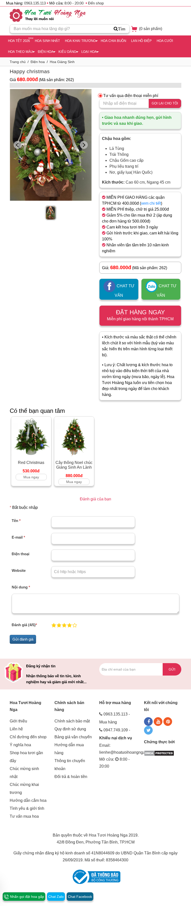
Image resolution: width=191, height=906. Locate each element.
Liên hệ (16, 729)
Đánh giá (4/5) (24, 625)
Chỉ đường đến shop (28, 737)
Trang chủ (18, 62)
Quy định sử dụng (70, 729)
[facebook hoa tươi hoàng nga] (148, 721)
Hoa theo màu (20, 52)
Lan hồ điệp (141, 41)
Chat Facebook (80, 897)
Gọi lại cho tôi (165, 103)
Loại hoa (89, 52)
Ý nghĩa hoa (20, 745)
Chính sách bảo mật (72, 721)
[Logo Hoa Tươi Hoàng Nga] (48, 15)
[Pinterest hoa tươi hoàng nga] (167, 721)
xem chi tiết (151, 203)
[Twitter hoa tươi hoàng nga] (148, 730)
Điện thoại (20, 554)
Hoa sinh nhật (47, 41)
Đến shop (96, 3)
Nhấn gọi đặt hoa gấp (26, 897)
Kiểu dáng (67, 52)
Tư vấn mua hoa (24, 816)
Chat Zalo (56, 897)
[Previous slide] (18, 145)
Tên (16, 520)
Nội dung (21, 587)
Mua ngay (31, 477)
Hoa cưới (165, 41)
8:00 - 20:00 (74, 3)
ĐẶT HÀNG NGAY (140, 315)
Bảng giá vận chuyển (73, 737)
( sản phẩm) (150, 29)
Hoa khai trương (80, 41)
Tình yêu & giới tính (27, 808)
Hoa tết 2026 (19, 41)
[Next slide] (84, 145)
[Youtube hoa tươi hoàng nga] (158, 721)
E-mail (18, 537)
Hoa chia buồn (113, 41)
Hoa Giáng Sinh (62, 62)
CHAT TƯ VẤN (125, 290)
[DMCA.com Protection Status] (159, 753)
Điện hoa (45, 52)
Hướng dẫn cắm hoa (28, 800)
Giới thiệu (18, 721)
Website (19, 570)
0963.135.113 (35, 3)
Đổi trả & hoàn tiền (70, 777)
